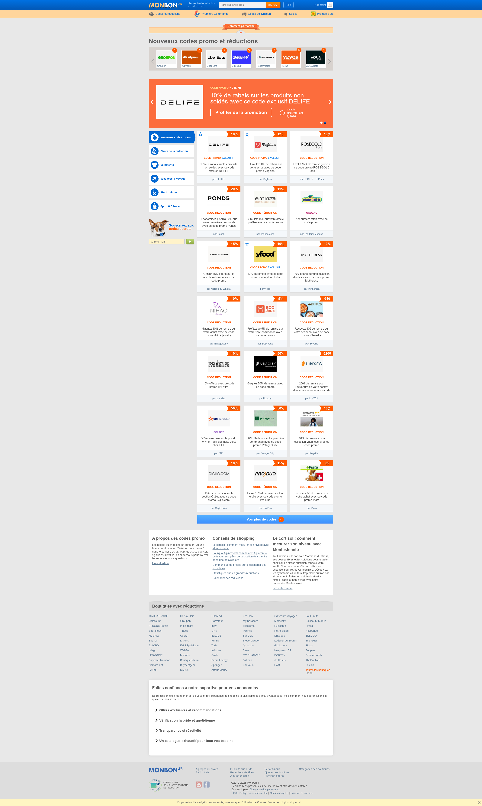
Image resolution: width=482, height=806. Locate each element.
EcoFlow (248, 616)
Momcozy (280, 620)
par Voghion (265, 179)
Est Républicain (189, 645)
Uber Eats (212, 66)
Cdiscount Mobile (316, 620)
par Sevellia (311, 343)
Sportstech (155, 630)
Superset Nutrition (159, 660)
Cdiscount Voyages (285, 616)
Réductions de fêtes (242, 772)
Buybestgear (187, 665)
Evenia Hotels (314, 655)
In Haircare (186, 625)
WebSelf (185, 650)
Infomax (216, 650)
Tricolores (249, 625)
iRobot (309, 645)
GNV (214, 630)
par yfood (265, 288)
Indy (214, 625)
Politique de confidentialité (253, 793)
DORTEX (279, 655)
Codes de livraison (259, 13)
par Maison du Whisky (219, 288)
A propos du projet (207, 769)
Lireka (309, 625)
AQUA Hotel (312, 66)
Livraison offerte (274, 775)
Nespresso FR (282, 650)
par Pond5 (218, 234)
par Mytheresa (312, 288)
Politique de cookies (302, 793)
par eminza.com (265, 234)
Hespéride (312, 630)
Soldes (293, 13)
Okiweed (216, 616)
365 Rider (311, 640)
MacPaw (154, 635)
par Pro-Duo (265, 508)
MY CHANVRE (251, 655)
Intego (152, 650)
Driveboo (279, 635)
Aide (206, 772)
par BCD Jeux (265, 343)
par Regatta (311, 453)
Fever (246, 650)
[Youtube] (199, 785)
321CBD (154, 645)
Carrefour (217, 620)
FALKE (153, 669)
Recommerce (263, 66)
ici (300, 802)
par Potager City (265, 453)
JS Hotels (280, 660)
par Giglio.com (219, 508)
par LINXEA (311, 398)
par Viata (312, 508)
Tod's (214, 645)
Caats (214, 655)
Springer (216, 665)
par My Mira (218, 398)
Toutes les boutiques (318, 669)
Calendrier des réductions (228, 577)
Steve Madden (251, 640)
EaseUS (216, 635)
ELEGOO (311, 635)
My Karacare (250, 620)
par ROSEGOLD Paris (312, 179)
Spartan (153, 640)
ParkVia (247, 630)
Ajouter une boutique (277, 772)
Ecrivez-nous (272, 769)
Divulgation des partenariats (265, 789)
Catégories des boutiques (314, 769)
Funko (215, 640)
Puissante (280, 625)
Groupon (161, 66)
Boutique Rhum (189, 660)
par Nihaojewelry (219, 343)
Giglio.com (280, 645)
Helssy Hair (187, 616)
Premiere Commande (215, 13)
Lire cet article (160, 563)
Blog (288, 4)
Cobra (184, 635)
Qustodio (248, 645)
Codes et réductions (168, 13)
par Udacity (265, 398)
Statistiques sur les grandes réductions (236, 573)
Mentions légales (279, 793)
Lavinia (310, 665)
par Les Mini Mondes (311, 234)
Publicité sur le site (241, 769)
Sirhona (247, 660)
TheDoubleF (313, 660)
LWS (277, 665)
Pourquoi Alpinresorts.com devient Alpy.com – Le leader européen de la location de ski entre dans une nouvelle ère (240, 556)
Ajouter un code (239, 775)
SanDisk (248, 635)
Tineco (184, 630)
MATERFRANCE (159, 616)
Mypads (185, 655)
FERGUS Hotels (158, 625)
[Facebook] (207, 785)
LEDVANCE (155, 655)
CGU (234, 793)
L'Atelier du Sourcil (285, 640)
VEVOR (285, 66)
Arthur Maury (219, 669)
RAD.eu (184, 669)
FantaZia (248, 665)
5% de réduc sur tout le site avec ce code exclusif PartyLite (258, 98)
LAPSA (184, 640)
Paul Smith (312, 616)
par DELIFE (218, 179)
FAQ (199, 772)
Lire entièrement (282, 588)
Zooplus (310, 650)
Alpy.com (186, 66)
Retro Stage (281, 630)
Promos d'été (325, 13)
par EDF (218, 453)
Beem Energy (219, 660)
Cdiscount (237, 66)
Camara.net (156, 665)
